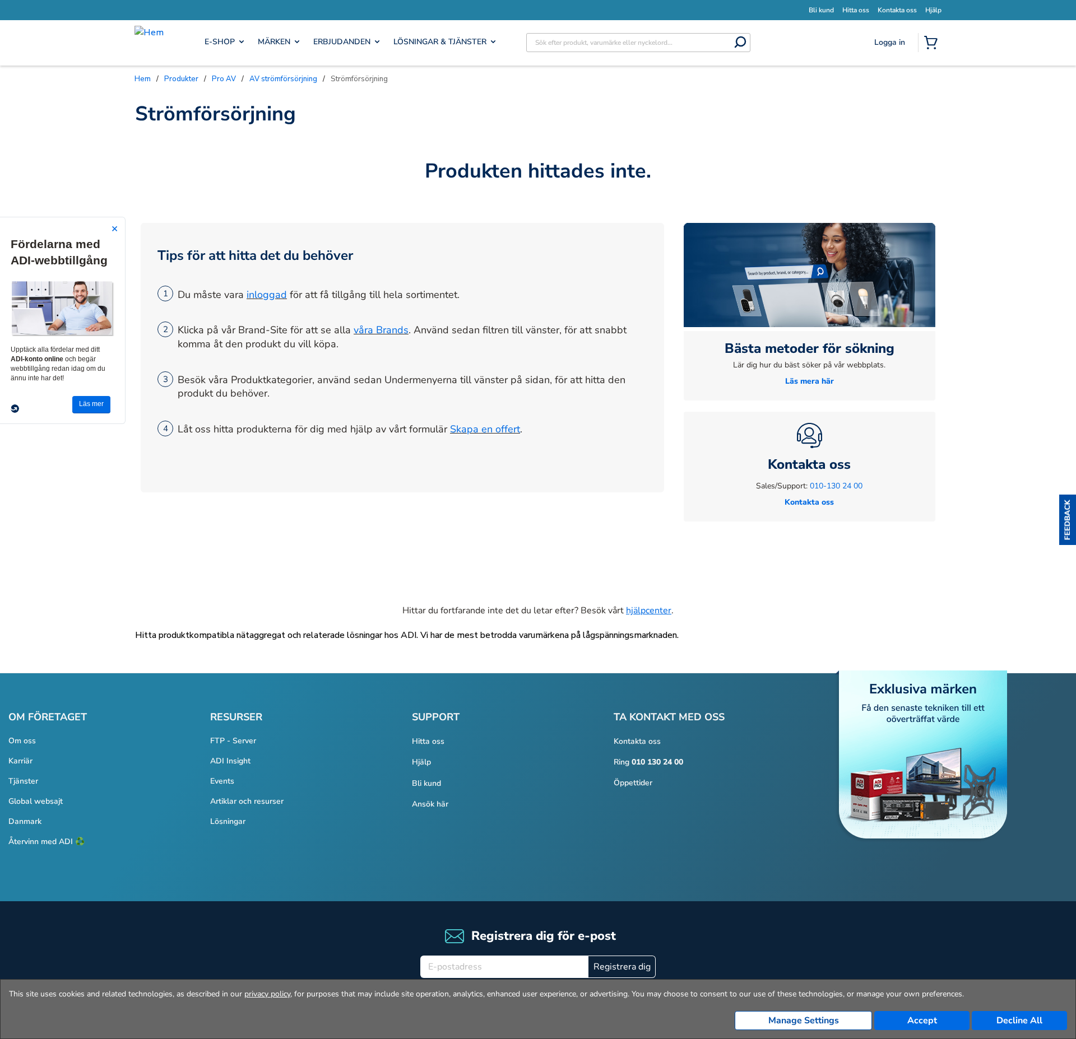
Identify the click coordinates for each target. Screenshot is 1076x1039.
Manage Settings (803, 1020)
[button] (1067, 520)
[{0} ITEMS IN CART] (933, 44)
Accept (922, 1020)
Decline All (1019, 1020)
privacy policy (267, 994)
